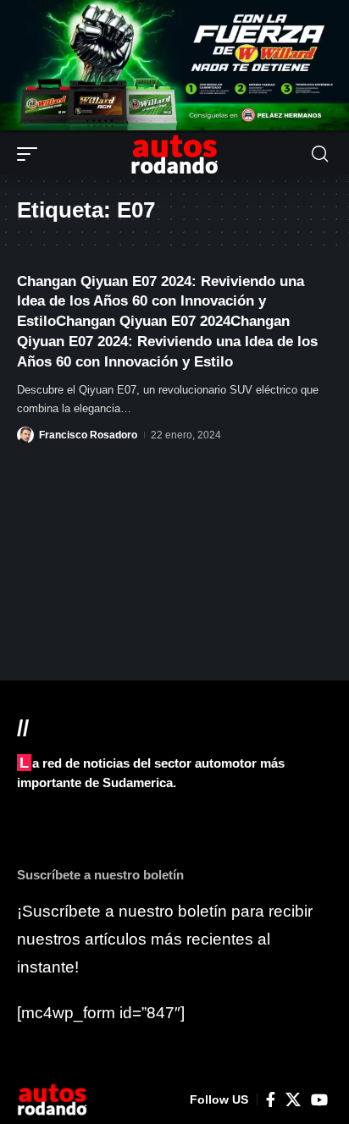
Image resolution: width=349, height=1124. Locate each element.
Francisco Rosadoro (88, 435)
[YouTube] (319, 1100)
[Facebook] (271, 1100)
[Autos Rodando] (174, 154)
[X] (293, 1100)
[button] (31, 154)
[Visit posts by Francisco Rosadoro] (25, 435)
